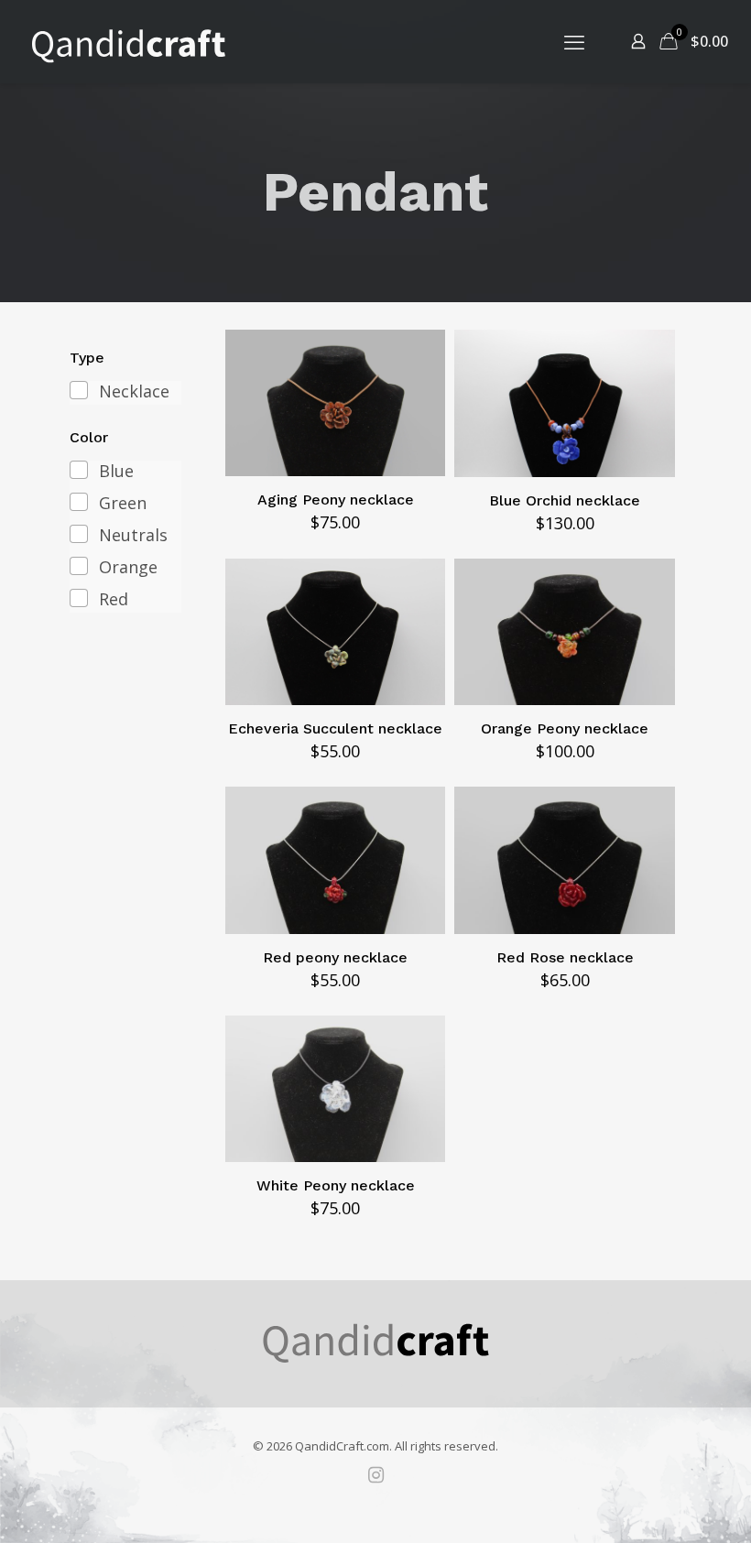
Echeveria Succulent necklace (335, 728)
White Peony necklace (335, 1185)
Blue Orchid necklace (564, 500)
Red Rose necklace (565, 957)
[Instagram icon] (375, 1474)
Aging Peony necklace (335, 499)
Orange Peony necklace (564, 728)
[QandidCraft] (128, 41)
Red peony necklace (335, 957)
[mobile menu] (574, 41)
